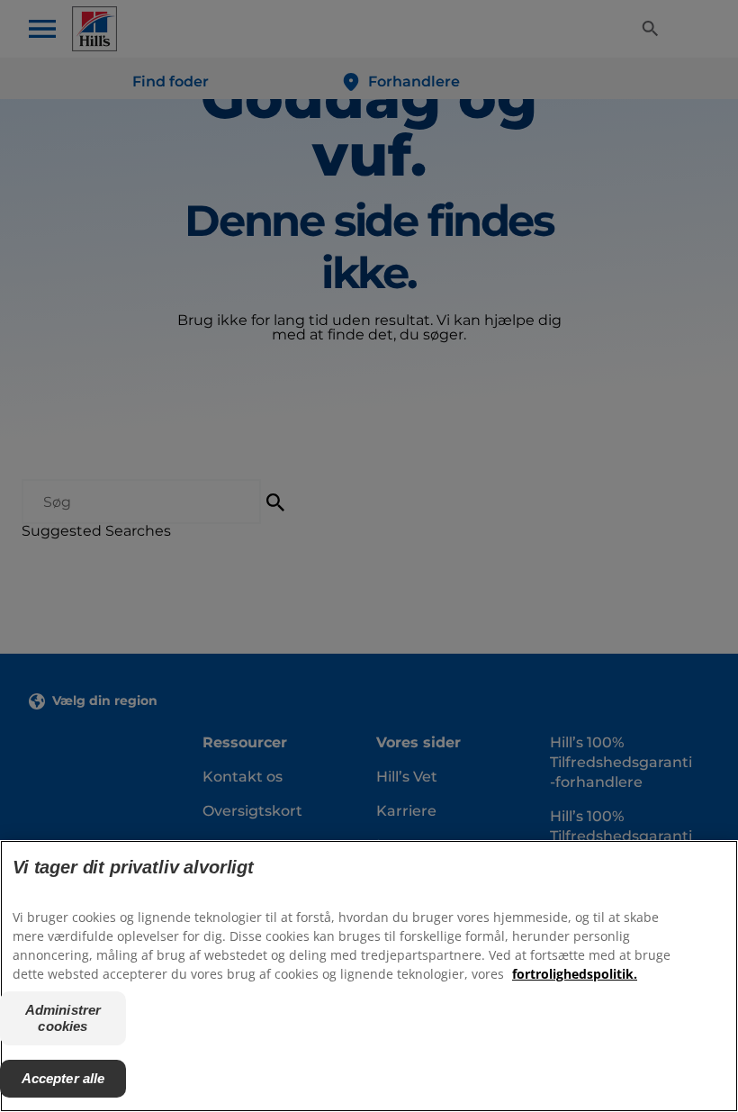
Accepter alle (63, 1078)
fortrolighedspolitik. (574, 973)
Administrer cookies (63, 1018)
